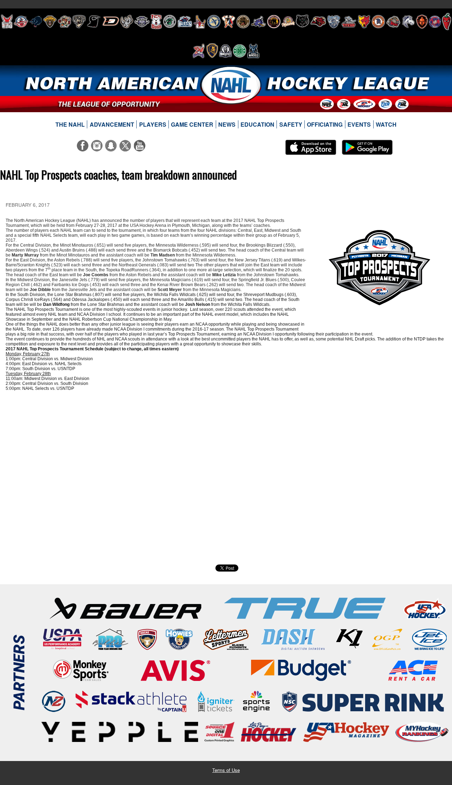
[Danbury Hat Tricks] (110, 21)
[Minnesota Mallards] (288, 21)
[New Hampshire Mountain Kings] (333, 21)
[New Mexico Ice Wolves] (364, 21)
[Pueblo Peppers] (446, 21)
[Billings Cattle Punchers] (65, 21)
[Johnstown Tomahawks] (228, 21)
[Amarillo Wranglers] (21, 21)
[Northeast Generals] (378, 21)
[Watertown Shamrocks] (239, 50)
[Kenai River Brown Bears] (243, 21)
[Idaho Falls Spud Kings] (199, 21)
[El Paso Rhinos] (126, 21)
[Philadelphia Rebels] (435, 21)
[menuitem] (70, 124)
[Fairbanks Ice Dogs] (156, 21)
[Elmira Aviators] (142, 21)
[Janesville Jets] (214, 21)
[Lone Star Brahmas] (258, 21)
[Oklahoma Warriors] (422, 21)
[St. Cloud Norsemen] (225, 50)
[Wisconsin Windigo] (253, 50)
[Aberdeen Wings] (7, 21)
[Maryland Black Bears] (274, 21)
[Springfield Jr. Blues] (212, 50)
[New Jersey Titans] (349, 21)
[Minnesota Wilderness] (302, 21)
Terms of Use (226, 770)
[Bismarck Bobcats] (79, 21)
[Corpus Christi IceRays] (94, 21)
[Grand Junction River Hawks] (170, 21)
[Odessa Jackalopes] (393, 21)
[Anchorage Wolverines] (35, 21)
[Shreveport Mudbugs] (198, 50)
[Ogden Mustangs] (408, 21)
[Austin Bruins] (50, 21)
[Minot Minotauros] (318, 21)
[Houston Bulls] (184, 21)
